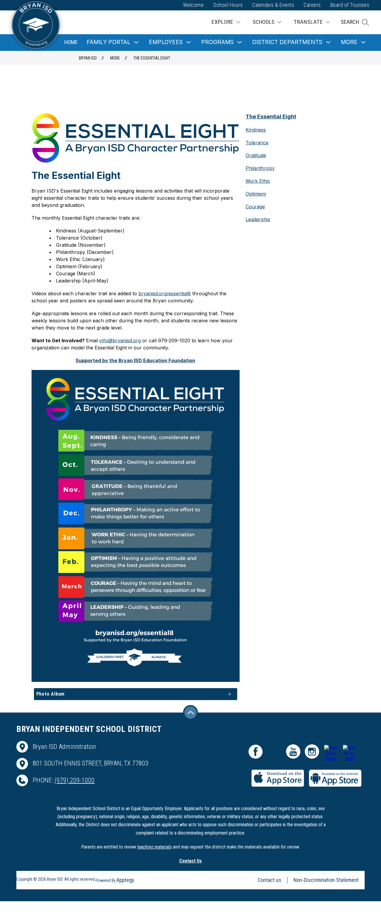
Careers (312, 5)
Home (71, 42)
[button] (355, 22)
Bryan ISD (88, 58)
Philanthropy (260, 168)
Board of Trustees (349, 5)
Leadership (258, 219)
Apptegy (125, 880)
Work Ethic (258, 181)
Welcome (193, 5)
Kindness (256, 130)
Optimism (256, 194)
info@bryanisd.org (120, 340)
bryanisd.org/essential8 (164, 293)
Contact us (269, 880)
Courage (255, 207)
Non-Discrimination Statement (326, 880)
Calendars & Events (273, 5)
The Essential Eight (151, 58)
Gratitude (256, 155)
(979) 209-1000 (74, 780)
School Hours (228, 5)
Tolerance (257, 143)
